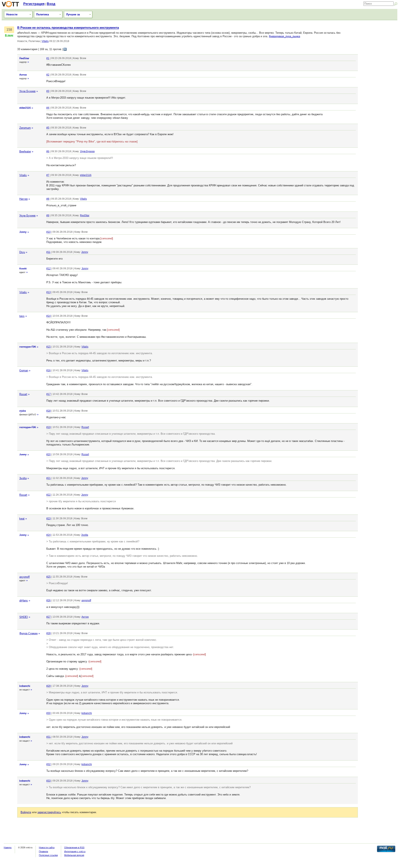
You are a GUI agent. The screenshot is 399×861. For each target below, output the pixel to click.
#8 (47, 198)
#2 (47, 74)
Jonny (23, 232)
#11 (48, 252)
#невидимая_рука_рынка (284, 36)
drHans (23, 600)
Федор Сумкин (28, 633)
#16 (48, 370)
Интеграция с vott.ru (74, 851)
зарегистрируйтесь (49, 812)
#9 (47, 215)
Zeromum (25, 127)
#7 (47, 175)
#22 (48, 494)
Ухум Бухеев (27, 91)
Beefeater (25, 151)
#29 (48, 685)
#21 (48, 478)
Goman (23, 370)
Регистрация (33, 4)
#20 (48, 454)
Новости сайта (46, 847)
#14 (48, 315)
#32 (48, 764)
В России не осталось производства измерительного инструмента (68, 27)
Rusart (23, 394)
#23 (48, 518)
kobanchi (24, 686)
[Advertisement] (378, 88)
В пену (9, 35)
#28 (48, 633)
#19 (48, 427)
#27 (48, 616)
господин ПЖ (27, 346)
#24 (48, 534)
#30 (48, 713)
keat (22, 518)
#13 (48, 292)
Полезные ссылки (48, 855)
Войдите (26, 812)
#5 (47, 127)
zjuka (22, 410)
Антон (23, 74)
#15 (48, 346)
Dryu (22, 252)
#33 (48, 780)
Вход (51, 4)
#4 (47, 107)
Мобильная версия (74, 855)
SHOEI (23, 617)
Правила (43, 851)
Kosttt (23, 268)
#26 (48, 600)
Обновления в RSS (74, 847)
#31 (48, 736)
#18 (48, 410)
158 (9, 29)
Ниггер (23, 198)
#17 (48, 394)
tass (22, 316)
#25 (48, 576)
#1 (47, 58)
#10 (48, 231)
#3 (47, 91)
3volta (23, 478)
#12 (48, 268)
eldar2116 (25, 107)
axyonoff (24, 576)
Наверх (8, 847)
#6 (47, 151)
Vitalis (45, 41)
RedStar (24, 58)
